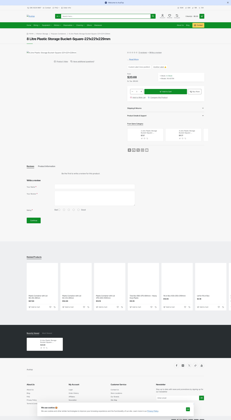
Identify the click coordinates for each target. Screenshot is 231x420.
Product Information (46, 166)
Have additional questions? (83, 61)
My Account (74, 384)
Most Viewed (47, 333)
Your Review (31, 194)
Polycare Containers (58, 34)
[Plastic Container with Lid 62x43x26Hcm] (76, 278)
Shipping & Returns (134, 108)
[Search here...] (153, 16)
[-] (132, 91)
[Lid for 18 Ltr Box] (210, 278)
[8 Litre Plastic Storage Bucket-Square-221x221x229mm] (33, 344)
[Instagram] (183, 365)
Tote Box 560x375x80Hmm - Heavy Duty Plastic (143, 297)
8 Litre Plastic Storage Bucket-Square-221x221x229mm (48, 341)
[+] (141, 91)
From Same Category (135, 124)
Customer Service (118, 384)
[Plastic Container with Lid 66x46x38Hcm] (42, 278)
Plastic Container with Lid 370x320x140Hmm (105, 297)
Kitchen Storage (42, 34)
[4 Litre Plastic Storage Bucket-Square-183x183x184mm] (171, 134)
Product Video (62, 61)
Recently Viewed (33, 333)
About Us (31, 384)
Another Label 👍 (159, 67)
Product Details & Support (137, 116)
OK (188, 409)
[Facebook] (176, 365)
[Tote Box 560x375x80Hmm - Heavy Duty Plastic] (143, 278)
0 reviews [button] (143, 52)
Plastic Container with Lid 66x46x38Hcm (38, 297)
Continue (33, 220)
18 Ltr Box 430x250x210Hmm (174, 296)
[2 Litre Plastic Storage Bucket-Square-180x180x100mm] (133, 134)
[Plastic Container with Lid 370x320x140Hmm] (109, 278)
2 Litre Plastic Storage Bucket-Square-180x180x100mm (149, 132)
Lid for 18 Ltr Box (203, 296)
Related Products (34, 257)
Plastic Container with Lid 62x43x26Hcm (71, 297)
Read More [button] (134, 59)
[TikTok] (195, 365)
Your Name (31, 187)
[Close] (228, 2)
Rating (29, 210)
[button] (165, 91)
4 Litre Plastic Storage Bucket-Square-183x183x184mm (187, 132)
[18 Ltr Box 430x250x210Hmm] (177, 278)
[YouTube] (201, 365)
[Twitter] (189, 365)
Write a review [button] (155, 52)
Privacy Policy (152, 411)
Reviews (30, 166)
